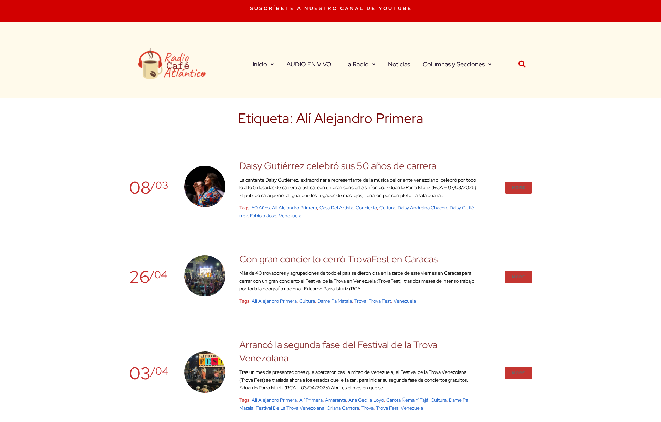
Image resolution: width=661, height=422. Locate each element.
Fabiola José (263, 216)
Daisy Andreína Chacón (422, 208)
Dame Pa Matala (334, 301)
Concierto (366, 208)
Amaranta (335, 400)
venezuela (290, 216)
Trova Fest (380, 301)
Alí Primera (311, 400)
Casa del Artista (336, 208)
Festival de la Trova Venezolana (290, 408)
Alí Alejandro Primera (294, 208)
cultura (387, 208)
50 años (261, 208)
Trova (360, 301)
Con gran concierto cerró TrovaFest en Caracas (338, 259)
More (518, 187)
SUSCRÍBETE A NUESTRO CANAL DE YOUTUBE (331, 8)
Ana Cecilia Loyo (366, 400)
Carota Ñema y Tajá (407, 400)
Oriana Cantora (343, 408)
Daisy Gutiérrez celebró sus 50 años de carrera (337, 165)
